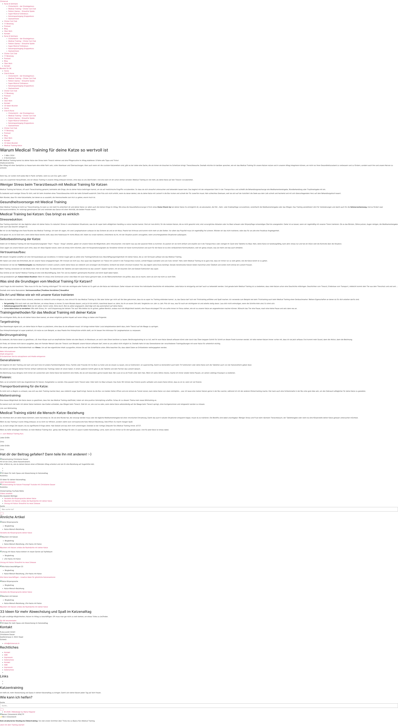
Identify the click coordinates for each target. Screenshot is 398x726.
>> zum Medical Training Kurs (11, 434)
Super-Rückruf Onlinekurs (18, 14)
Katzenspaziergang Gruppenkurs (21, 16)
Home (6, 71)
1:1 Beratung (9, 24)
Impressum (8, 657)
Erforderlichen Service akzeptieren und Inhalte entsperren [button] (22, 356)
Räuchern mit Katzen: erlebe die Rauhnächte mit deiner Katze (24, 547)
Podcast (7, 26)
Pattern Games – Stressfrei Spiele (21, 11)
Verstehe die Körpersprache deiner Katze (16, 533)
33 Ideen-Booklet (11, 106)
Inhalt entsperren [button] (6, 354)
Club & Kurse (9, 73)
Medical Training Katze (13, 145)
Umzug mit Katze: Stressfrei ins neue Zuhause (18, 562)
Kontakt (7, 34)
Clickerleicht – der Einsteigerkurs (21, 6)
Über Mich (8, 31)
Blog (6, 29)
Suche (2, 506)
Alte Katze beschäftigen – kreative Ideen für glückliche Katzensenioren (27, 577)
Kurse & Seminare (11, 4)
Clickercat (4, 1)
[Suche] (2, 513)
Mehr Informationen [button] (7, 351)
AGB (5, 655)
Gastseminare (13, 19)
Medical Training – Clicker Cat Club (22, 9)
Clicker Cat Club (10, 21)
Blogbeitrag (9, 526)
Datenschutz (9, 660)
